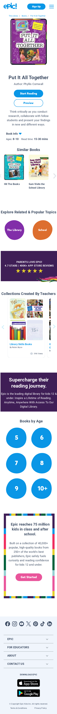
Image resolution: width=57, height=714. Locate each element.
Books (24, 16)
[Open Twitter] (28, 623)
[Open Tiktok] (42, 623)
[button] (26, 327)
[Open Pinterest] (35, 623)
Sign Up (36, 6)
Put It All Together (37, 16)
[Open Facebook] (7, 623)
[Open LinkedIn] (49, 623)
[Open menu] (51, 6)
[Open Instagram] (14, 623)
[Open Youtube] (21, 623)
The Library (13, 16)
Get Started (29, 577)
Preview (28, 103)
